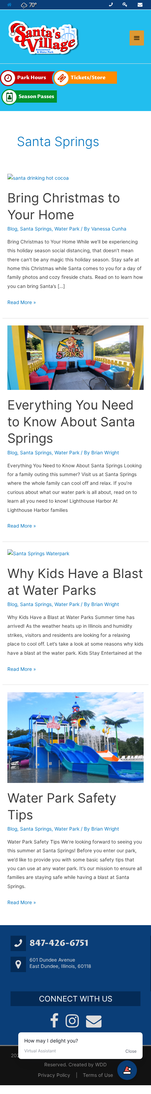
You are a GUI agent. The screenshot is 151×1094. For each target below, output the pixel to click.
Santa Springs (36, 229)
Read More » (21, 301)
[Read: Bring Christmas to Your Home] (38, 178)
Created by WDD (87, 1064)
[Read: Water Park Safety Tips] (75, 737)
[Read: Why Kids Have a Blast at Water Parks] (38, 553)
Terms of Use (98, 1075)
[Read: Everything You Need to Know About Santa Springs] (75, 357)
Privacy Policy (54, 1075)
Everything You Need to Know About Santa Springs (71, 421)
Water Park (66, 229)
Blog (12, 229)
